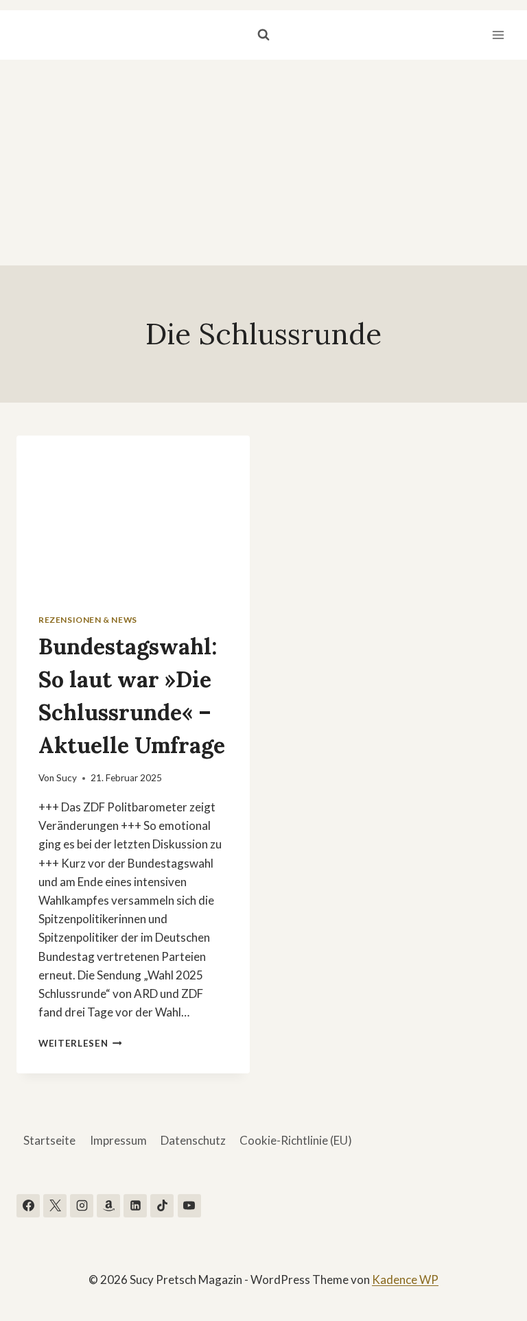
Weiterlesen (80, 1043)
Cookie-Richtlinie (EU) (295, 1140)
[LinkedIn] (135, 1205)
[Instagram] (81, 1205)
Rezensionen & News (87, 620)
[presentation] (133, 513)
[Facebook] (28, 1205)
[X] (55, 1205)
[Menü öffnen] (498, 34)
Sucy (66, 777)
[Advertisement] (263, 163)
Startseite (49, 1140)
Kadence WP (405, 1279)
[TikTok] (162, 1205)
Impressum (118, 1140)
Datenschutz (193, 1140)
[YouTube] (189, 1205)
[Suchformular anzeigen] (263, 35)
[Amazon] (108, 1205)
